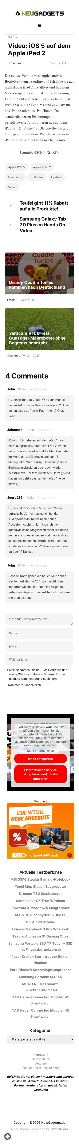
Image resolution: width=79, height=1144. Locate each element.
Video (13, 37)
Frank (11, 299)
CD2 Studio (59, 1129)
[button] (7, 1136)
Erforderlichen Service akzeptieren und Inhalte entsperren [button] (41, 774)
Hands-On (15, 177)
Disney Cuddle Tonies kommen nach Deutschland (37, 285)
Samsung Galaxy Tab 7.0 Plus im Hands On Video (43, 224)
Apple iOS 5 (16, 167)
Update (56, 177)
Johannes (14, 63)
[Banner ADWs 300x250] (40, 832)
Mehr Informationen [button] (40, 750)
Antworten (38, 389)
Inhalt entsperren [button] (40, 759)
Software (37, 177)
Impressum (40, 1054)
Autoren (40, 1063)
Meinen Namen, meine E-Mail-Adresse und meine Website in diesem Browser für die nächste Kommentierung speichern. (38, 674)
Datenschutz (40, 1059)
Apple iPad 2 (42, 167)
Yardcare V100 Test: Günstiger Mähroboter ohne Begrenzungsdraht (37, 338)
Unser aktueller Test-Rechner (40, 1068)
